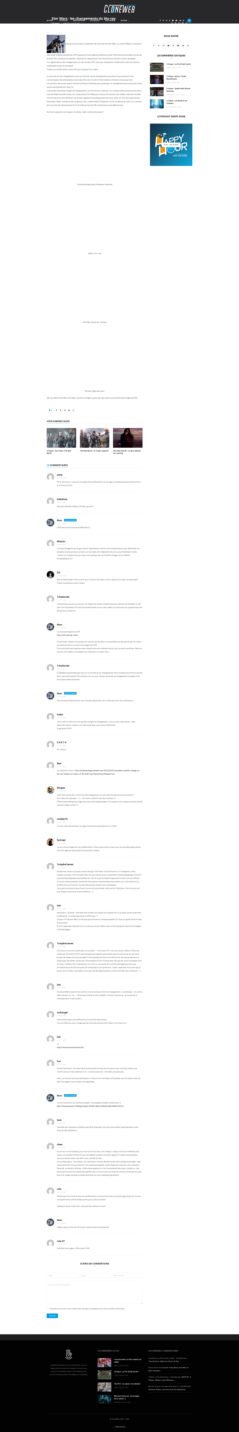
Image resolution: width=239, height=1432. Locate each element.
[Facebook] (172, 22)
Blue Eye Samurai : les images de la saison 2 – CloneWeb (167, 1386)
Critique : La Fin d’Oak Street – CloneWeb (162, 1377)
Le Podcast (95, 20)
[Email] (179, 22)
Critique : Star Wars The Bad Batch (59, 452)
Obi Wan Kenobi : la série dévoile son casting (127, 452)
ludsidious (62, 499)
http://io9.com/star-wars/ (67, 635)
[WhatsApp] (186, 22)
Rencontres (78, 20)
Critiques (63, 20)
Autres (124, 20)
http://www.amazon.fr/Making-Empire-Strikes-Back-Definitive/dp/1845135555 (90, 1106)
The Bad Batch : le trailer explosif (94, 451)
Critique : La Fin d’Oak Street (178, 64)
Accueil (50, 20)
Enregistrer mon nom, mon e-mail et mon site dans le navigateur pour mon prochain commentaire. (87, 1309)
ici (83, 69)
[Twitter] (175, 22)
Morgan (61, 787)
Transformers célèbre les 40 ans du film (163, 1361)
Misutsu (61, 541)
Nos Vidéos (110, 20)
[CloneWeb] (119, 9)
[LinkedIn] (182, 22)
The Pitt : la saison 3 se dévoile (127, 1384)
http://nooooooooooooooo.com (70, 1047)
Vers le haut (120, 1427)
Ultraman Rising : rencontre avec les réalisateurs (167, 1389)
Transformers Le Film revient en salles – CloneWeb (165, 1358)
